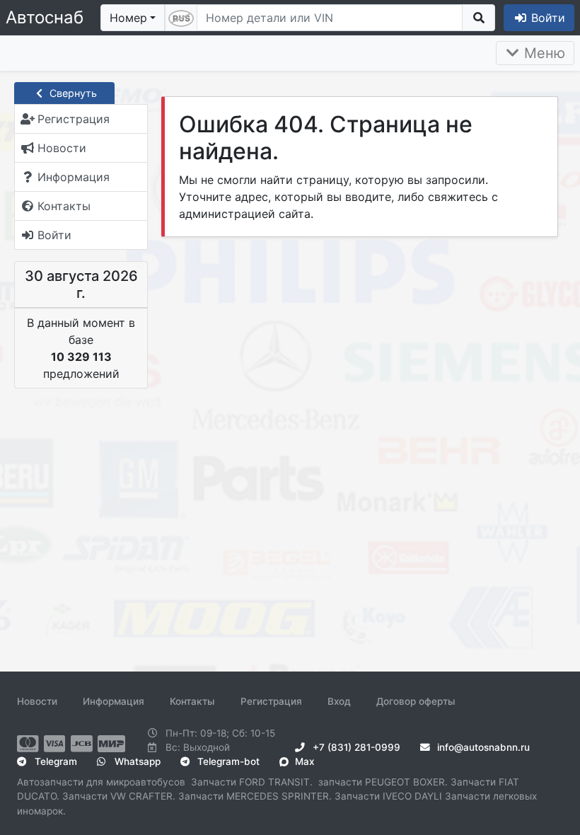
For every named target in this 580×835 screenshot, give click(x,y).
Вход (339, 701)
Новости (37, 701)
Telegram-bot (227, 761)
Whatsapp (136, 761)
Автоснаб (44, 17)
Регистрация (271, 701)
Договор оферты (416, 701)
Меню (542, 53)
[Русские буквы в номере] (181, 17)
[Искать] (478, 17)
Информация (113, 701)
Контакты (192, 701)
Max (303, 761)
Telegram (54, 761)
